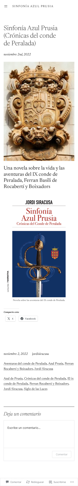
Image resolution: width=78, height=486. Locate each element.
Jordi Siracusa (43, 369)
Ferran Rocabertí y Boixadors (49, 384)
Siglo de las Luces (35, 389)
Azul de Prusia (13, 378)
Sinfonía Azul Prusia (33, 6)
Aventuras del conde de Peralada (25, 363)
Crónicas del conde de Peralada (45, 378)
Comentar (61, 454)
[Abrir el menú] (6, 6)
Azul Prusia (55, 363)
